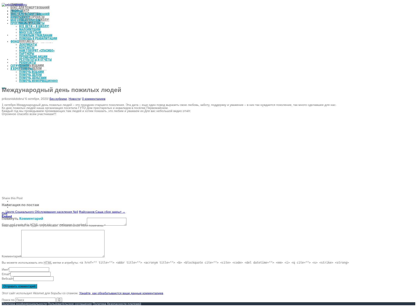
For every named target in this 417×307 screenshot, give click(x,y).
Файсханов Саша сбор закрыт (102, 211)
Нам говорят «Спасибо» (37, 50)
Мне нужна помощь (25, 20)
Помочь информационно (38, 81)
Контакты (26, 47)
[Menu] (3, 88)
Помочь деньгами (32, 78)
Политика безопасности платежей (117, 303)
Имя (5, 269)
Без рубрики (58, 98)
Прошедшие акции (33, 56)
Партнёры (26, 53)
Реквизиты (27, 62)
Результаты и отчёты (35, 59)
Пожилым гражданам (35, 35)
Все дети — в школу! (34, 26)
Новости (74, 98)
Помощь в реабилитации (38, 38)
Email (5, 274)
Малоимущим (29, 29)
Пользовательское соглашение (70, 303)
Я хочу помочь (21, 69)
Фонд (14, 41)
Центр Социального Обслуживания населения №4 (40, 211)
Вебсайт (7, 278)
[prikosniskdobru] (14, 4)
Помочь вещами (31, 72)
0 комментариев (93, 98)
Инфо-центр (19, 17)
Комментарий (11, 256)
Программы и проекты (27, 23)
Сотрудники (19, 65)
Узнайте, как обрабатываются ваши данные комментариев (121, 293)
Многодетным (30, 32)
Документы (28, 44)
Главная (16, 11)
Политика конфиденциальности (24, 303)
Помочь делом (30, 75)
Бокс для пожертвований (30, 14)
